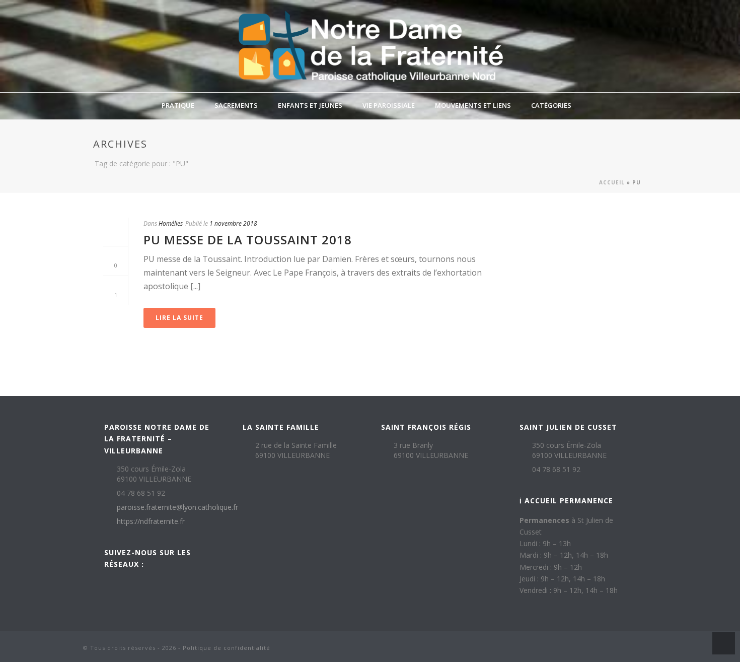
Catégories (551, 105)
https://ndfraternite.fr (151, 521)
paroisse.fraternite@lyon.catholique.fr (177, 507)
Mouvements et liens (473, 105)
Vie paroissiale (388, 105)
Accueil (612, 182)
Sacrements (236, 105)
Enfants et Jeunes (310, 105)
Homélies (171, 223)
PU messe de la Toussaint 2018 (247, 239)
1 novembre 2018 (233, 223)
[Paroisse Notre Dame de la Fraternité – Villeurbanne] (369, 46)
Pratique (178, 105)
